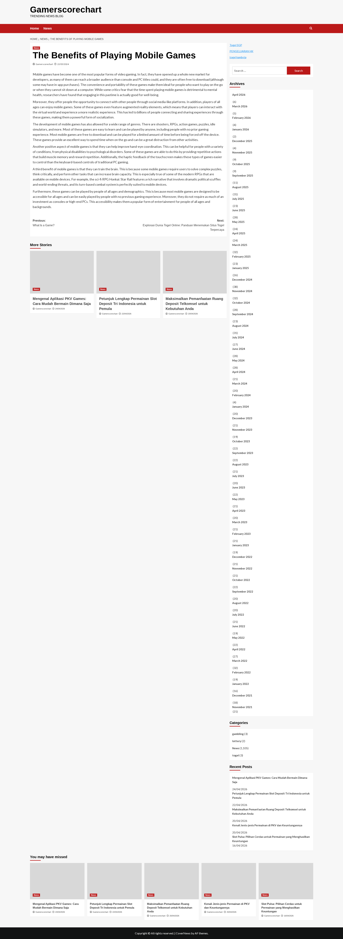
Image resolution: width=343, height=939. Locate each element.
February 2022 (241, 672)
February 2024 (241, 395)
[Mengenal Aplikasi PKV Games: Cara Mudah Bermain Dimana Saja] (62, 272)
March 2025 (239, 244)
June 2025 (238, 210)
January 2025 (240, 268)
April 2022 (238, 649)
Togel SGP (236, 45)
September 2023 (242, 452)
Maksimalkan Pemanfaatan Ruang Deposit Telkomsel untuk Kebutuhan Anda (194, 304)
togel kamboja (238, 57)
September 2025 (242, 175)
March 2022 (239, 660)
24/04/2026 (60, 309)
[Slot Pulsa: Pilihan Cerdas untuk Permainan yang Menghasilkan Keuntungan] (286, 881)
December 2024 (242, 279)
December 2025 (242, 141)
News (47, 28)
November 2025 (242, 152)
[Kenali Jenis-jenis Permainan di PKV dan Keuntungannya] (229, 881)
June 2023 (238, 487)
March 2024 (239, 383)
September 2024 (242, 314)
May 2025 (238, 221)
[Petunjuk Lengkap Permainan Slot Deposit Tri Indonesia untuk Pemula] (128, 272)
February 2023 (241, 533)
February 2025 (241, 256)
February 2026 (241, 117)
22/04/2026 (126, 314)
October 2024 (241, 302)
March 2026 (239, 106)
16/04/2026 (289, 916)
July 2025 (238, 198)
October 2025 (241, 164)
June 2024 (238, 348)
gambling (238, 733)
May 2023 (238, 499)
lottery (236, 741)
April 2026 (238, 94)
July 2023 (238, 476)
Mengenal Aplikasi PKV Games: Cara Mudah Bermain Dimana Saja (269, 780)
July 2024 (238, 337)
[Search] (311, 28)
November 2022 (242, 568)
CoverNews (183, 933)
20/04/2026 (193, 314)
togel (235, 755)
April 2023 (238, 510)
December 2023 (242, 418)
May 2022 (238, 637)
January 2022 (240, 683)
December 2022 (242, 556)
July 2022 (238, 614)
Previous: (43, 223)
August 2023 (240, 464)
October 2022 (241, 579)
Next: (183, 225)
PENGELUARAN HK (241, 51)
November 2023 (242, 429)
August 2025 (240, 187)
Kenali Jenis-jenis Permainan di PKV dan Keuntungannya (267, 825)
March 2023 (239, 522)
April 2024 (238, 371)
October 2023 (241, 441)
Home (34, 28)
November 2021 (242, 707)
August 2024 (240, 325)
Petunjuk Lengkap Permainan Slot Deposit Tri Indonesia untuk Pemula (128, 304)
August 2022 (240, 603)
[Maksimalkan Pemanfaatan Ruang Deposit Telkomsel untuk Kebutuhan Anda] (195, 272)
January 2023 (240, 545)
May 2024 (238, 360)
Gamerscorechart (65, 9)
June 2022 (238, 626)
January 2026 (240, 129)
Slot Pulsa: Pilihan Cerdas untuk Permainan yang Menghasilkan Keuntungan (271, 839)
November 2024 (242, 291)
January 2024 (240, 406)
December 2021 (242, 695)
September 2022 (242, 591)
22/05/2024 (63, 64)
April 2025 (238, 233)
